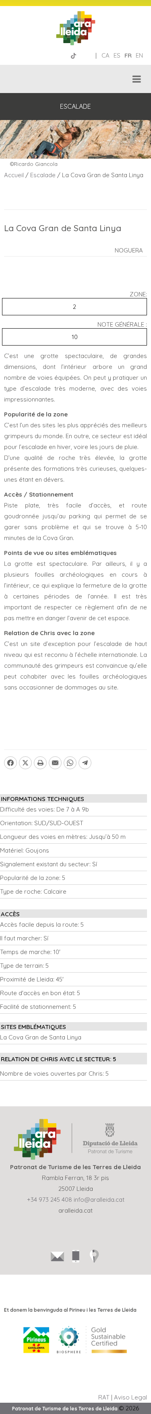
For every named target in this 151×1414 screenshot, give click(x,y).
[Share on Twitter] (25, 762)
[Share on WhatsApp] (70, 762)
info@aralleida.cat (99, 1199)
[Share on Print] (40, 762)
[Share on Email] (55, 762)
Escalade (43, 175)
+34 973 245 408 (49, 1199)
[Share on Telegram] (85, 762)
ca (105, 55)
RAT (104, 1397)
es (117, 55)
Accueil (14, 175)
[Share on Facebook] (10, 762)
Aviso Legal (130, 1397)
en (139, 55)
